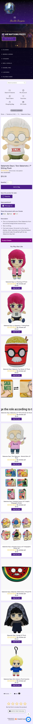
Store (2, 114)
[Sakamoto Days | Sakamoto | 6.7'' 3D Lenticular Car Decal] (16, 395)
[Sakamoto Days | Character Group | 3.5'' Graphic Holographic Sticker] (16, 484)
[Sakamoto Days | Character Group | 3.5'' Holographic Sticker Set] (16, 529)
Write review (12, 170)
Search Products (10, 92)
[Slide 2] (17, 45)
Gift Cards (23, 104)
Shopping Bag (10, 104)
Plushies (16, 49)
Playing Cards (16, 76)
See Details (9, 38)
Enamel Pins (16, 67)
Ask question (19, 170)
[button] (6, 196)
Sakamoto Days (25, 114)
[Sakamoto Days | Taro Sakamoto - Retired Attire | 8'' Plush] (16, 438)
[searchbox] (16, 82)
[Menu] (14, 17)
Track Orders (10, 98)
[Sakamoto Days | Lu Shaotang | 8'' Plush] (16, 264)
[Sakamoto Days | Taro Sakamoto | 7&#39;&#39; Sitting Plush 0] (16, 139)
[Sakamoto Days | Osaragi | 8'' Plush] (16, 618)
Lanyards (16, 72)
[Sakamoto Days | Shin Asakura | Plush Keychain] (16, 661)
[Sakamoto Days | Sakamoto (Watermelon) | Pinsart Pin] (16, 574)
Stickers (16, 58)
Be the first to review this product (16, 707)
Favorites (23, 98)
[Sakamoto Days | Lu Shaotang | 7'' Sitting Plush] (16, 308)
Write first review (17, 711)
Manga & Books (16, 54)
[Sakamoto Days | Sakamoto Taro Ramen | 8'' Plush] (16, 351)
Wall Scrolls (16, 63)
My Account (23, 92)
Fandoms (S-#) (11, 114)
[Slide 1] (15, 45)
